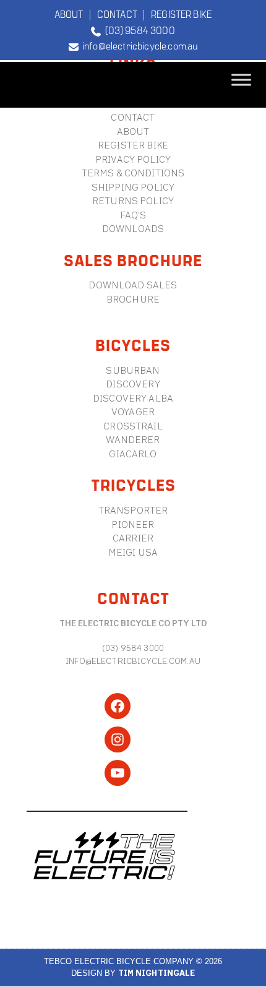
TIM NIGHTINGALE (156, 973)
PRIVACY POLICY (133, 159)
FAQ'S (133, 215)
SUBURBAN (133, 370)
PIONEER (132, 524)
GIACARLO (133, 454)
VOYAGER (133, 412)
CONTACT (117, 13)
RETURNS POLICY (133, 201)
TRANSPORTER (133, 510)
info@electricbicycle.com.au (138, 45)
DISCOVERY (133, 384)
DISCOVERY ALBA (133, 398)
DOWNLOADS (133, 228)
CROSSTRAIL (133, 426)
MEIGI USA (133, 552)
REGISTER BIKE (181, 13)
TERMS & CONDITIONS (133, 173)
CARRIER (133, 538)
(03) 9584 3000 (138, 30)
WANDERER (133, 439)
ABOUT (69, 13)
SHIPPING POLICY (133, 187)
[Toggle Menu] (241, 79)
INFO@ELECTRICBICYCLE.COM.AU (133, 661)
